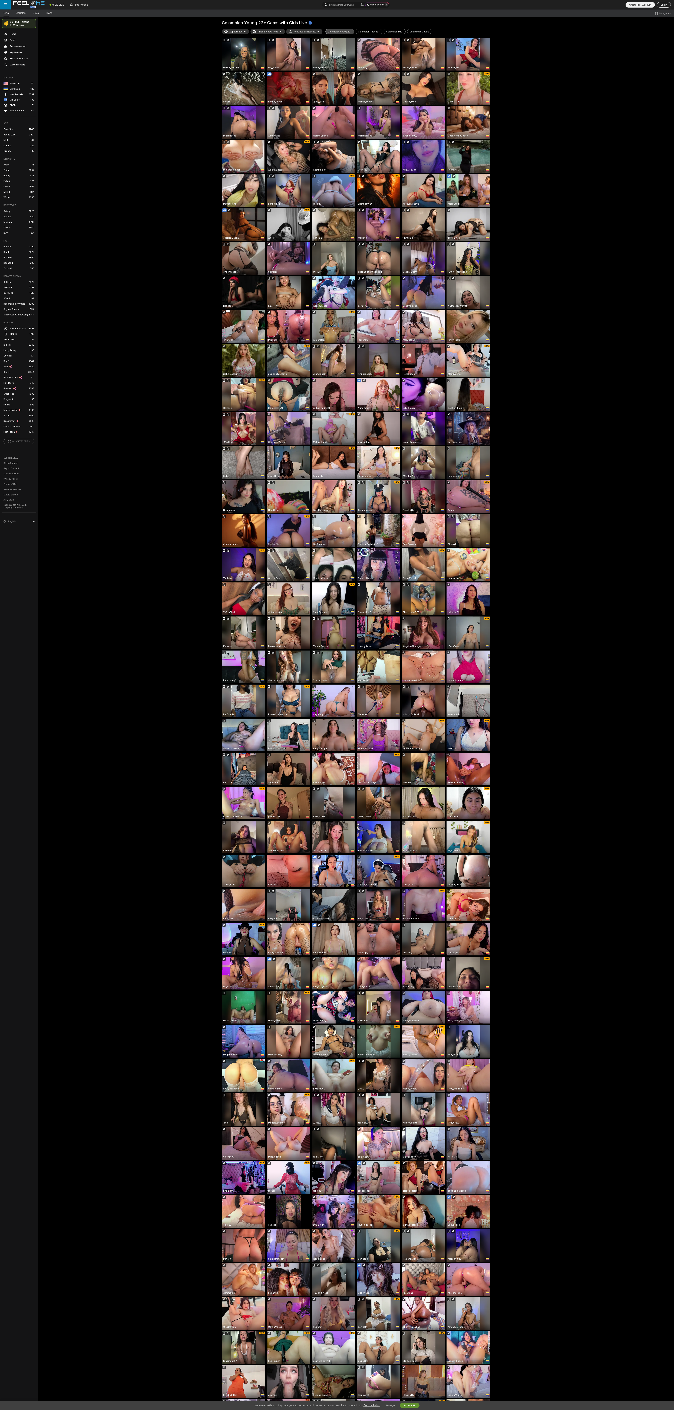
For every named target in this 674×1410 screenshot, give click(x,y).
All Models (9, 500)
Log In (664, 5)
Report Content (11, 468)
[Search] (362, 4)
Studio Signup (11, 495)
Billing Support (11, 463)
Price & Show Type (268, 31)
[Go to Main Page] (28, 4)
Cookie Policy (372, 1405)
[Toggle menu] (5, 4)
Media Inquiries (11, 473)
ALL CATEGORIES (21, 441)
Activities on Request (305, 31)
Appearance (235, 31)
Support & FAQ (11, 458)
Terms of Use (10, 484)
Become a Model (12, 489)
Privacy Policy (11, 479)
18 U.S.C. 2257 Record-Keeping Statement (15, 506)
